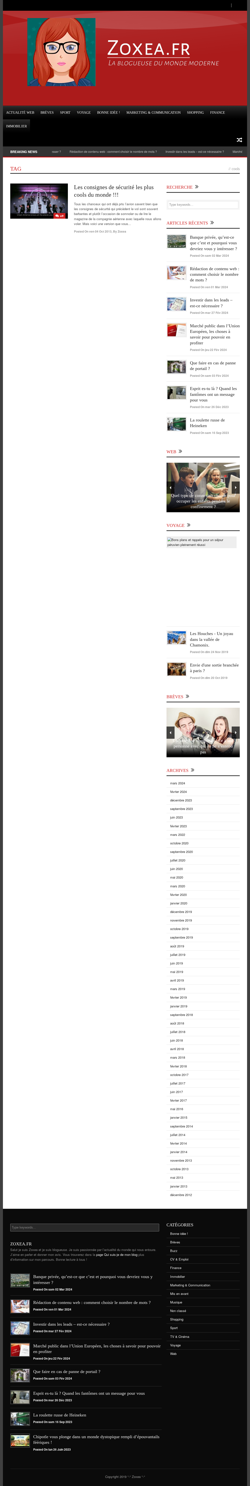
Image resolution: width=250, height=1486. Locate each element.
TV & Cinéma (179, 1336)
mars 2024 (177, 783)
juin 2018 (176, 1040)
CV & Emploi (179, 1259)
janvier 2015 (178, 1117)
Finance (217, 112)
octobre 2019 (179, 928)
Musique (176, 1302)
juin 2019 (176, 963)
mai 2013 (176, 1177)
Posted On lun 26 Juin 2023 (52, 1449)
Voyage (84, 112)
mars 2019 (177, 988)
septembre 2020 (181, 851)
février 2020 (178, 894)
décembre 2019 (181, 911)
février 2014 (178, 1143)
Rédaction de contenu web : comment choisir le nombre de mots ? (96, 151)
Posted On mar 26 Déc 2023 (209, 407)
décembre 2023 (181, 800)
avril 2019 (177, 980)
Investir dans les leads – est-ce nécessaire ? (177, 151)
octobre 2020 (179, 843)
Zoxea (122, 231)
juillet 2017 (177, 1083)
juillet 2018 (177, 1031)
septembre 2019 (181, 937)
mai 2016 (176, 1109)
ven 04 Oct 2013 (100, 231)
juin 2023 (176, 817)
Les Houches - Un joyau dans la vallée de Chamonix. (211, 639)
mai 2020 (176, 877)
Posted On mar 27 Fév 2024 (209, 312)
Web (173, 1353)
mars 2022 (177, 834)
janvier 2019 (178, 1006)
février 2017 (178, 1100)
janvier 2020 (178, 903)
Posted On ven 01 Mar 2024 (209, 287)
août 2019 (177, 946)
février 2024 (178, 791)
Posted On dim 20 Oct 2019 (209, 678)
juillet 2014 (177, 1134)
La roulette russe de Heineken (59, 1415)
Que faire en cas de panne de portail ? (66, 1371)
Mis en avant (179, 1293)
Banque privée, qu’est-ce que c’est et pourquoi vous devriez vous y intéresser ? (213, 243)
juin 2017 (176, 1091)
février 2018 (178, 1066)
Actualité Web (20, 112)
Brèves (47, 112)
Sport (65, 112)
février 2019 (178, 997)
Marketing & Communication (153, 112)
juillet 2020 (177, 860)
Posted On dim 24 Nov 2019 (209, 652)
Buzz (173, 1250)
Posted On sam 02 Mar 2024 (209, 255)
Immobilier (16, 126)
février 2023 (178, 826)
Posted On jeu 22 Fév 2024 (208, 350)
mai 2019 (176, 971)
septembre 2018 (181, 1014)
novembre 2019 (181, 920)
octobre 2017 (179, 1074)
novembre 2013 (181, 1160)
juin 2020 (176, 868)
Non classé (178, 1310)
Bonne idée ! (108, 112)
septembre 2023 (181, 808)
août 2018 (177, 1023)
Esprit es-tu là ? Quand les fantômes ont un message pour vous (213, 394)
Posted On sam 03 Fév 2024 (209, 375)
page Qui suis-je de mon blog (116, 1254)
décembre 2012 (181, 1194)
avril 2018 (177, 1048)
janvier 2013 (178, 1186)
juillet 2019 (177, 954)
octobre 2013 (179, 1169)
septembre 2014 (181, 1126)
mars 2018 (177, 1057)
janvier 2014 (178, 1151)
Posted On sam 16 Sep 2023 (209, 432)
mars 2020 (177, 886)
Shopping (195, 112)
